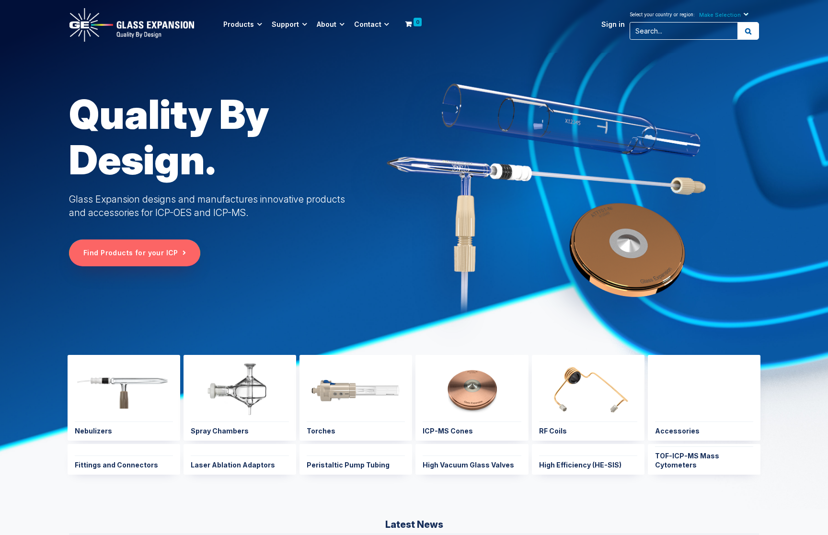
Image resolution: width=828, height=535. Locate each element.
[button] (724, 15)
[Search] (748, 31)
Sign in (613, 24)
